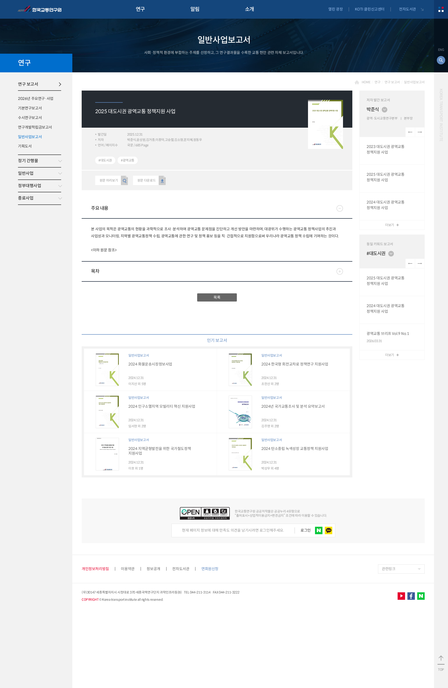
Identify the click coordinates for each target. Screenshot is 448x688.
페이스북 (411, 596)
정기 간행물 (28, 160)
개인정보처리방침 (95, 568)
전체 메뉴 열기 (441, 9)
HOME (366, 82)
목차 (95, 271)
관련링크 (388, 568)
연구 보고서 (28, 84)
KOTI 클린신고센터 (370, 9)
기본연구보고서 (30, 108)
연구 (140, 9)
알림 (195, 9)
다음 (419, 132)
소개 (249, 9)
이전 (410, 132)
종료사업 (25, 198)
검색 (441, 60)
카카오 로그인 (328, 530)
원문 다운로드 (146, 180)
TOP (441, 669)
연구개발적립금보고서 (35, 127)
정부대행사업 (29, 185)
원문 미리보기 (109, 180)
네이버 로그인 (318, 530)
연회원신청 (209, 569)
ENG (441, 50)
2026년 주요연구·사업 (35, 98)
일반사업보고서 (30, 136)
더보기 (389, 225)
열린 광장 (335, 9)
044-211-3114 (200, 592)
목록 (217, 297)
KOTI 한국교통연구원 (39, 9)
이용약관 (127, 568)
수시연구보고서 (30, 117)
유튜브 (401, 596)
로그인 (306, 530)
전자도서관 (407, 9)
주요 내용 (99, 208)
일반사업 (25, 173)
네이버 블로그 (421, 596)
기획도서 (25, 146)
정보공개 (153, 568)
